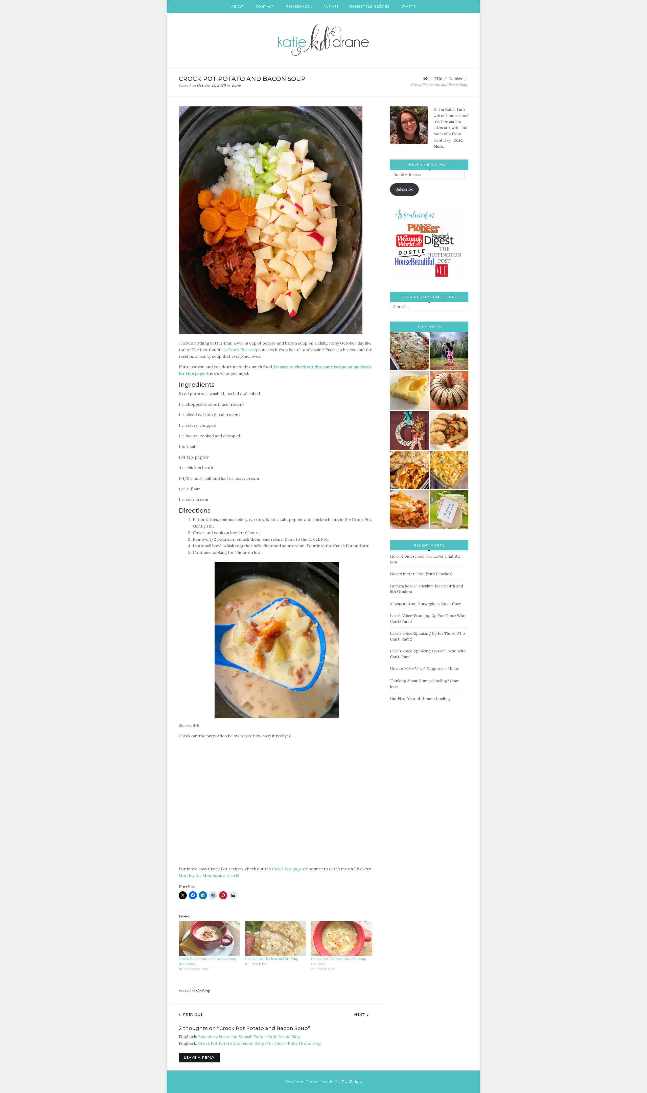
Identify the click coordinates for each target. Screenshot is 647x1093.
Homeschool (298, 6)
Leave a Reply (199, 1057)
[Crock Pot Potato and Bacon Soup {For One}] (209, 938)
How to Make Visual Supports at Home (424, 668)
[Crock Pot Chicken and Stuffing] (275, 938)
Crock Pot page (287, 868)
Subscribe (404, 189)
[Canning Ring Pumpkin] (449, 390)
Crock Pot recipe (244, 349)
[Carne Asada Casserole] (449, 470)
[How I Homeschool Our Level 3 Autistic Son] (449, 351)
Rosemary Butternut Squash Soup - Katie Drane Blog (249, 1036)
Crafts (408, 6)
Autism (331, 6)
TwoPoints (352, 1082)
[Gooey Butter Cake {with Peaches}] (409, 390)
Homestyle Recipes (369, 6)
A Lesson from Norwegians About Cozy (425, 603)
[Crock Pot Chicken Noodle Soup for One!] (341, 938)
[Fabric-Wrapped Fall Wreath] (409, 430)
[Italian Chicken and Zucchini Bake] (409, 351)
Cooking (203, 990)
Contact (265, 6)
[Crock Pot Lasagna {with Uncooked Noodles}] (409, 509)
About (238, 6)
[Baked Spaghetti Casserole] (409, 470)
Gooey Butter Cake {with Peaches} (421, 574)
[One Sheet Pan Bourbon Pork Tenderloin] (449, 430)
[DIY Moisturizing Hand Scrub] (449, 509)
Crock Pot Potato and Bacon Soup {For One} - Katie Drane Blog (259, 1043)
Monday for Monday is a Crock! (209, 875)
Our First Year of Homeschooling (420, 698)
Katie (236, 85)
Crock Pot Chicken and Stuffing (271, 959)
